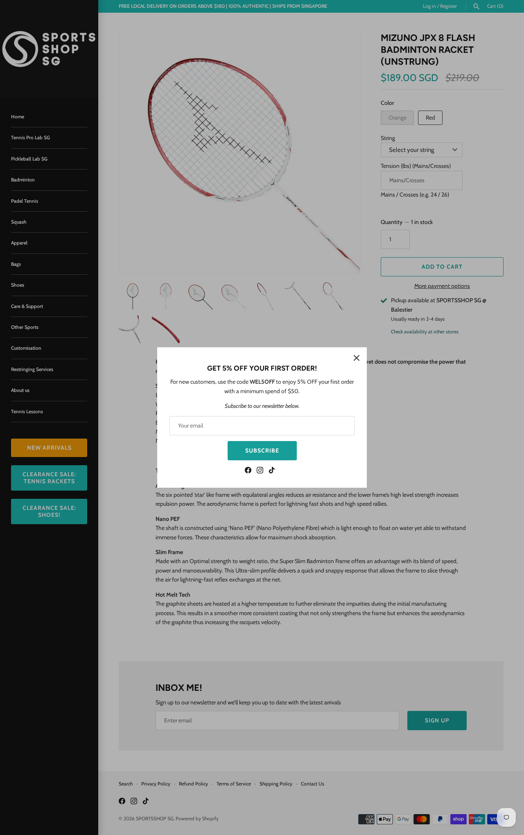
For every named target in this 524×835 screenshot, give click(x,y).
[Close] (357, 357)
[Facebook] (248, 471)
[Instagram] (260, 471)
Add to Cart (442, 266)
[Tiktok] (272, 471)
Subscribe (262, 450)
